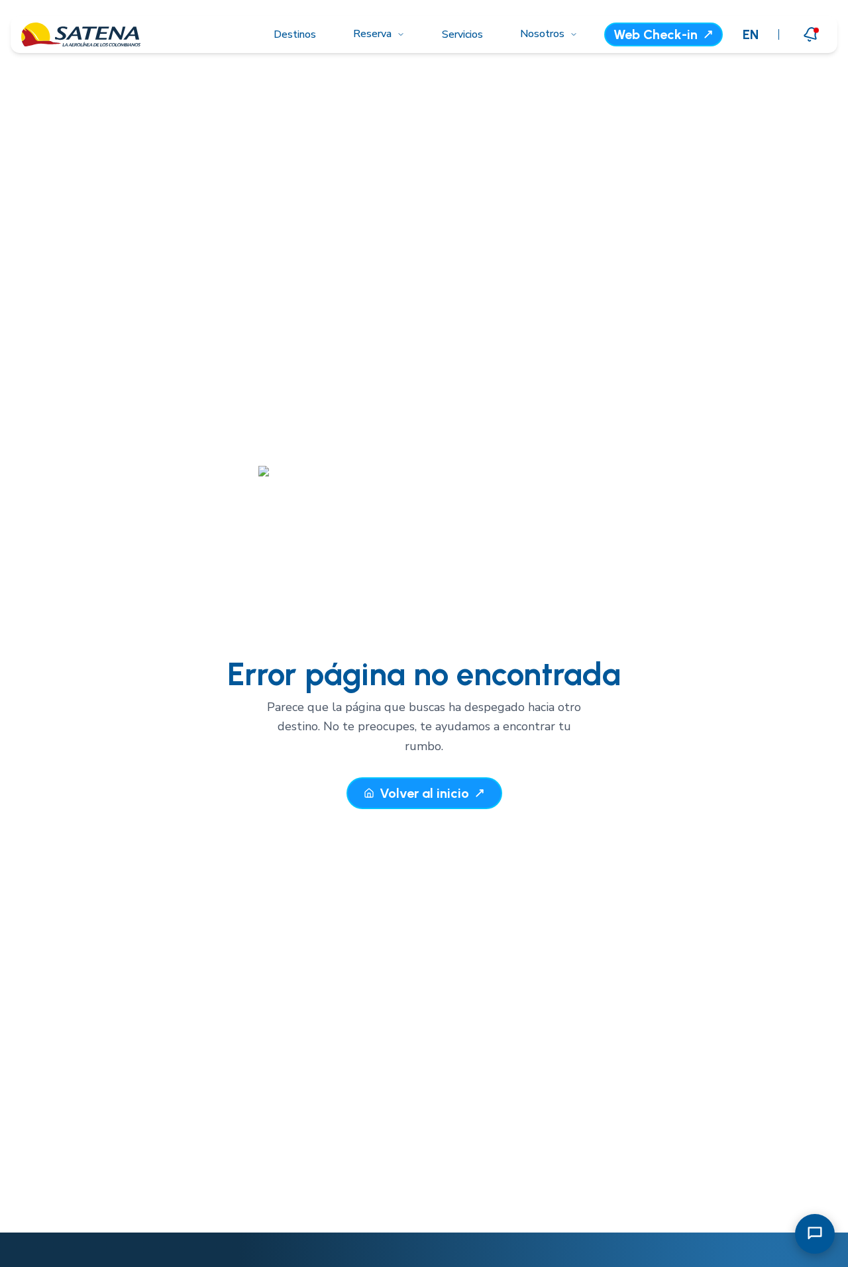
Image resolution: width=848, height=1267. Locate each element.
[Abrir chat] (815, 1234)
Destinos (295, 34)
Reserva (372, 34)
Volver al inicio (424, 793)
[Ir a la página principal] (80, 34)
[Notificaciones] (810, 34)
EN (751, 34)
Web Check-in (655, 34)
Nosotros (542, 34)
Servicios (462, 34)
